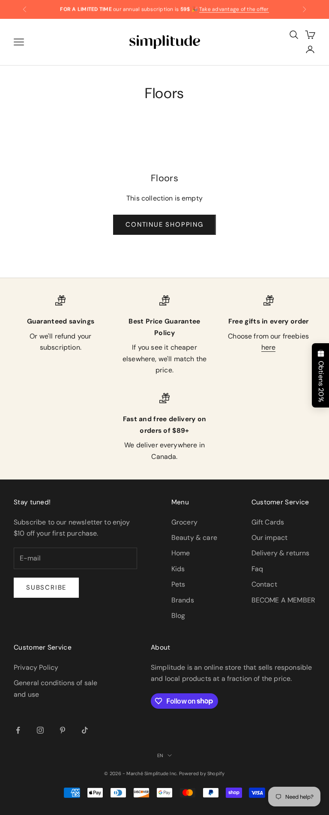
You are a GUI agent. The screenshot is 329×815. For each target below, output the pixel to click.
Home (180, 552)
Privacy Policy (36, 667)
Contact (264, 584)
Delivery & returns (280, 552)
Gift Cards (267, 522)
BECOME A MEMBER (283, 600)
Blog (178, 615)
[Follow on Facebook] (18, 730)
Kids (178, 568)
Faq (257, 568)
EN (160, 755)
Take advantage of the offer (234, 9)
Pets (178, 584)
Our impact (269, 537)
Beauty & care (194, 537)
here (268, 347)
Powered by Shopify (202, 773)
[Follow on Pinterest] (62, 730)
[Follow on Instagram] (40, 730)
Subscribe (46, 587)
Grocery (184, 522)
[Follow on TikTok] (85, 730)
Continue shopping (164, 224)
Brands (182, 600)
